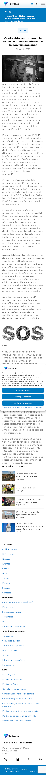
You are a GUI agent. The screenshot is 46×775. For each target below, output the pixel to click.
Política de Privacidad (24, 407)
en (37, 4)
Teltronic (8, 16)
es (32, 4)
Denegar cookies (23, 397)
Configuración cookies (23, 403)
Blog (15, 16)
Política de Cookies (10, 407)
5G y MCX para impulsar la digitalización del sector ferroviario (27, 514)
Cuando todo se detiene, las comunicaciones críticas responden (28, 502)
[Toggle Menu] (43, 4)
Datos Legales (37, 407)
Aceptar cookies (23, 390)
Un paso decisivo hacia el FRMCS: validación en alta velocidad (27, 476)
